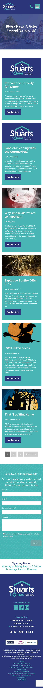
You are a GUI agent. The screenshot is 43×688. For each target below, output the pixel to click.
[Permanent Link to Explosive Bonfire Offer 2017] (21, 265)
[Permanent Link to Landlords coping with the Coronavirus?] (21, 133)
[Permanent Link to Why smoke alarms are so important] (21, 198)
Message (5, 517)
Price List (21, 661)
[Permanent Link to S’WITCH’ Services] (21, 333)
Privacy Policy (8, 536)
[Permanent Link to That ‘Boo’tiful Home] (21, 399)
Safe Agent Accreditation (21, 663)
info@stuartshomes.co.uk (22, 626)
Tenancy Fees (21, 669)
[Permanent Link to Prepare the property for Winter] (21, 68)
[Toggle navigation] (37, 6)
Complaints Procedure (21, 671)
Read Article (13, 112)
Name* (4, 490)
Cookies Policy (21, 679)
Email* (4, 499)
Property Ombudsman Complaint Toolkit (21, 673)
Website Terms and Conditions (21, 675)
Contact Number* (9, 508)
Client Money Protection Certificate (21, 667)
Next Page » (31, 454)
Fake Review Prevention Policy (21, 665)
